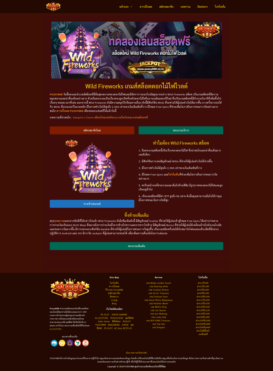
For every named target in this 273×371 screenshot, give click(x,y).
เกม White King (159, 306)
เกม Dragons (158, 327)
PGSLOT (127, 321)
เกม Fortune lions (159, 296)
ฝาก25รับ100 (203, 313)
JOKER (125, 324)
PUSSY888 (100, 324)
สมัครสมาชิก (166, 6)
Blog (114, 303)
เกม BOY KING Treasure (158, 320)
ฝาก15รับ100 (203, 303)
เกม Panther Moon (158, 303)
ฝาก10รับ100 (203, 296)
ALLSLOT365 (55, 329)
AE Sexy (118, 328)
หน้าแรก (124, 6)
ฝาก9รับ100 (203, 293)
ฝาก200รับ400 (203, 323)
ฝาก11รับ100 (203, 300)
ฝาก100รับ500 (203, 320)
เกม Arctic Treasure (159, 293)
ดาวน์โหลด (146, 6)
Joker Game (104, 321)
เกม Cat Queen (159, 310)
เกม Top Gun (158, 323)
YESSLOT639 (116, 317)
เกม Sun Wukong (158, 313)
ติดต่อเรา (202, 6)
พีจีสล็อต (116, 321)
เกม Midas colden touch (158, 282)
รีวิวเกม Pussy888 (114, 289)
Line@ (114, 300)
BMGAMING (114, 324)
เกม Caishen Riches (159, 289)
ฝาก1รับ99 (203, 282)
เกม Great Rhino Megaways (159, 300)
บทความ (185, 6)
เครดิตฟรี (203, 334)
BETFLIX (127, 328)
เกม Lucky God (158, 317)
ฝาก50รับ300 (203, 317)
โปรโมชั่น (220, 6)
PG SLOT (105, 314)
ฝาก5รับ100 (203, 289)
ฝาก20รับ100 (203, 306)
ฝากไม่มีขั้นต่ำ (203, 330)
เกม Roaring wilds (159, 286)
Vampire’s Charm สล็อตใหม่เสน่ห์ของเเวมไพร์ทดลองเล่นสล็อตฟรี (110, 117)
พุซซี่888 (129, 317)
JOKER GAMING (119, 314)
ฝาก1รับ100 (203, 286)
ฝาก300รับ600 (203, 327)
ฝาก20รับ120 (203, 310)
